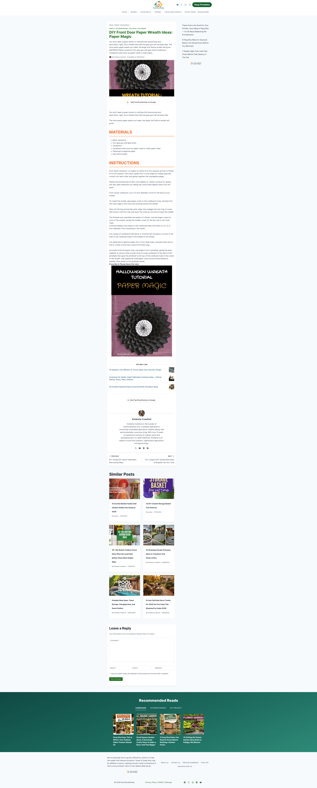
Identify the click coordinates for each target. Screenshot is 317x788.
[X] (181, 4)
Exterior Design (122, 28)
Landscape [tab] (140, 708)
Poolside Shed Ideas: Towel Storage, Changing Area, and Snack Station (123, 604)
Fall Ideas (132, 28)
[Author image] (110, 57)
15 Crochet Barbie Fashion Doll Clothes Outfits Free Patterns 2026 (124, 508)
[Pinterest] (196, 782)
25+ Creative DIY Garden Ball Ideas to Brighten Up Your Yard (159, 459)
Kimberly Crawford (120, 57)
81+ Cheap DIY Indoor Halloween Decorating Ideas (122, 459)
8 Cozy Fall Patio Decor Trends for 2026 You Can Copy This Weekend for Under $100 (158, 604)
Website (158, 668)
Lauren (116, 516)
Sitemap (168, 782)
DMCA (161, 782)
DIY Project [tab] (176, 708)
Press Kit (204, 763)
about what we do (143, 766)
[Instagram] (185, 4)
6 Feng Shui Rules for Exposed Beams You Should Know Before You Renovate (195, 43)
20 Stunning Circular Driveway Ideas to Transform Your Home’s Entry (158, 554)
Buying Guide (203, 12)
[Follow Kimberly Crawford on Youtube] (139, 448)
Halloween (142, 28)
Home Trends (190, 12)
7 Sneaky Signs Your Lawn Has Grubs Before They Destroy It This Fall (194, 54)
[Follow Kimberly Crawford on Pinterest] (147, 448)
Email (135, 668)
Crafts (112, 28)
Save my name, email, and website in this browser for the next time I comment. (140, 674)
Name (113, 668)
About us (164, 763)
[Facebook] (177, 4)
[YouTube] (200, 782)
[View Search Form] (190, 4)
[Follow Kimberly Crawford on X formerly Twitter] (135, 448)
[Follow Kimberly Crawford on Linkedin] (143, 448)
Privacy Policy (151, 782)
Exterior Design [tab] (158, 708)
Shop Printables (202, 4)
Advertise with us (185, 766)
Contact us (175, 763)
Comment (114, 640)
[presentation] (124, 489)
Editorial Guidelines (190, 763)
